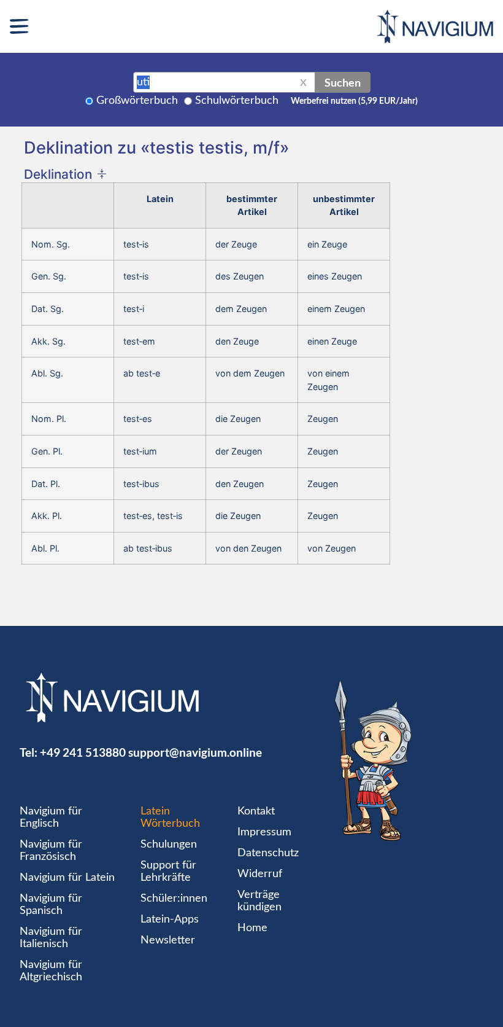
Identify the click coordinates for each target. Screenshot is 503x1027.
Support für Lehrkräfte (168, 871)
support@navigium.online (195, 752)
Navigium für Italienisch (51, 938)
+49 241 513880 (83, 752)
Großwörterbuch (137, 100)
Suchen (342, 82)
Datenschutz (268, 853)
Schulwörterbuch (236, 100)
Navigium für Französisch (51, 850)
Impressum (264, 832)
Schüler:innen (173, 898)
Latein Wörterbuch (170, 817)
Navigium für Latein (67, 877)
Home (252, 928)
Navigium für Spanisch (51, 904)
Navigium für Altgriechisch (51, 971)
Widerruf (259, 874)
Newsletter (167, 940)
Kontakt (256, 811)
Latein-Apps (169, 919)
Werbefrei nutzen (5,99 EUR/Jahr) (354, 101)
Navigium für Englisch (51, 817)
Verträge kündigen (259, 901)
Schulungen (168, 844)
